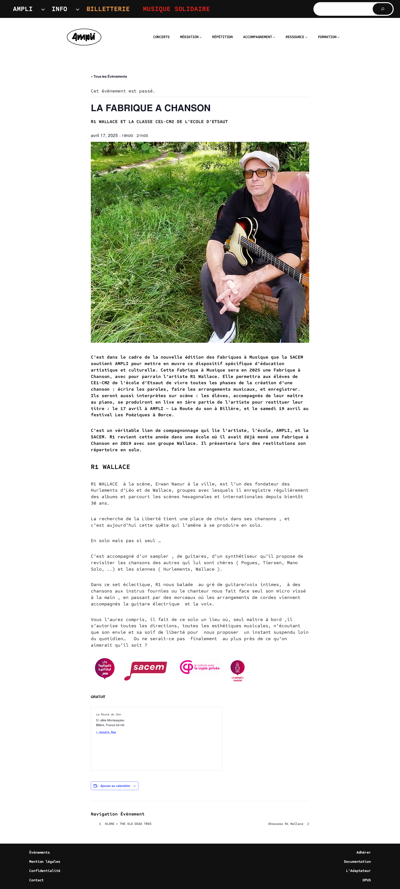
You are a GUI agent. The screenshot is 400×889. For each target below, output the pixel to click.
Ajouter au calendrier (115, 786)
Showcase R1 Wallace (286, 824)
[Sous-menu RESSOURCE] (306, 37)
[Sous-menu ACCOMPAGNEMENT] (274, 37)
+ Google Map (106, 732)
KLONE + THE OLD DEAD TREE (127, 824)
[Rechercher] (383, 9)
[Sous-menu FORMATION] (338, 37)
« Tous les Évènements (109, 76)
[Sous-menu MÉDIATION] (200, 37)
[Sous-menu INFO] (78, 9)
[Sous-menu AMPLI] (43, 9)
